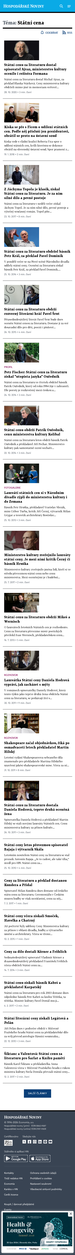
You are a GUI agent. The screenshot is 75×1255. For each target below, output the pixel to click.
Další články (37, 1093)
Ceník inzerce (11, 1195)
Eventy (8, 1210)
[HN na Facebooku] (29, 1141)
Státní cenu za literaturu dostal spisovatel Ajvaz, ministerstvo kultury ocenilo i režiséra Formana (35, 69)
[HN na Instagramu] (34, 1141)
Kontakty (9, 1173)
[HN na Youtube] (50, 1141)
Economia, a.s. (26, 1122)
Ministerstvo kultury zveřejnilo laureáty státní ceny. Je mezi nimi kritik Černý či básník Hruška (37, 559)
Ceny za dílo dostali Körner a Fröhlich (35, 951)
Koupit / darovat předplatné (19, 1204)
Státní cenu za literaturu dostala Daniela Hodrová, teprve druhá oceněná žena (36, 810)
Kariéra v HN (11, 1189)
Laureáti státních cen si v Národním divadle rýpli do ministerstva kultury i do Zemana (35, 497)
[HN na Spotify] (45, 1141)
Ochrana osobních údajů (43, 1173)
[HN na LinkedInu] (40, 1141)
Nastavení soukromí (40, 1184)
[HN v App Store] (39, 1158)
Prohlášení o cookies (41, 1178)
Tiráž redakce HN (13, 1178)
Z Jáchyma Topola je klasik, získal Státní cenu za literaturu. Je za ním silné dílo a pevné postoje (33, 194)
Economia (9, 1184)
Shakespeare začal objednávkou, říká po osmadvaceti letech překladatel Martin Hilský (36, 747)
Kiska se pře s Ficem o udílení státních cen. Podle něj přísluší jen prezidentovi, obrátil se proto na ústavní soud (36, 131)
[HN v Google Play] (16, 1158)
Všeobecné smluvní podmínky (46, 1189)
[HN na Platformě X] (24, 1141)
